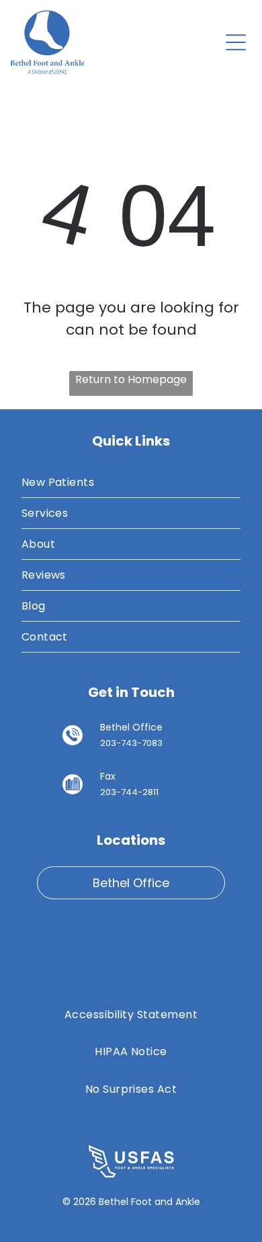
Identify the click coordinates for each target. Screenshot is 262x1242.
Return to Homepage (131, 379)
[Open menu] (236, 42)
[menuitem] (131, 482)
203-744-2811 (129, 792)
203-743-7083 (131, 743)
